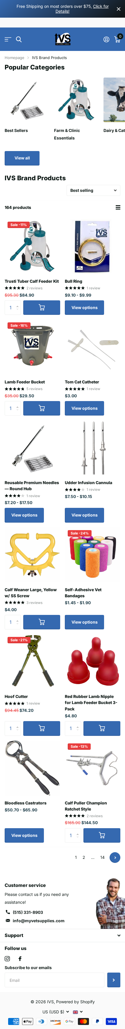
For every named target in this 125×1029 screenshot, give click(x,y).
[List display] (118, 207)
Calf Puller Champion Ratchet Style (86, 805)
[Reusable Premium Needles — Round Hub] (32, 447)
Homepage (14, 57)
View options (85, 307)
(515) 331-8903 (28, 912)
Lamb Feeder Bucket (25, 381)
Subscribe (113, 980)
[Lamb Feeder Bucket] (32, 347)
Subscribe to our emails (28, 967)
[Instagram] (7, 958)
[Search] (19, 39)
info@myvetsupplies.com (39, 920)
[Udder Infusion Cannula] (92, 447)
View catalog (8, 39)
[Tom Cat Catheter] (92, 347)
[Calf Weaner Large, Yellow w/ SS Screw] (32, 555)
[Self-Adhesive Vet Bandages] (92, 555)
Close (118, 9)
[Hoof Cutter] (32, 661)
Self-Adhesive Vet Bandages (83, 592)
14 (102, 857)
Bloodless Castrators (26, 802)
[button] (19, 302)
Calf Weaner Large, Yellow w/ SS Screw (31, 592)
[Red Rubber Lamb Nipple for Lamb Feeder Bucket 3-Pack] (92, 661)
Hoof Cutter (16, 696)
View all (22, 157)
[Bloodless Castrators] (32, 768)
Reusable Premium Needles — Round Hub (32, 485)
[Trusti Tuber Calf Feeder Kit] (32, 246)
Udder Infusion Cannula (88, 482)
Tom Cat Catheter (82, 381)
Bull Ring (73, 281)
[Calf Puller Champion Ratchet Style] (92, 768)
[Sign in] (106, 39)
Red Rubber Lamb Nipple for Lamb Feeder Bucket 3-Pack (91, 702)
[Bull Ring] (92, 246)
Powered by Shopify (75, 1001)
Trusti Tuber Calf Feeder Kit (32, 281)
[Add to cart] (41, 307)
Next (115, 857)
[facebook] (20, 958)
